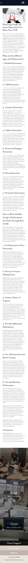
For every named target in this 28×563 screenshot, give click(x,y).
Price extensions (7, 176)
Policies (14, 553)
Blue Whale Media (8, 33)
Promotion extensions (8, 196)
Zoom (14, 524)
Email (13, 493)
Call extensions (6, 88)
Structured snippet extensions (10, 155)
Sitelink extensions (7, 66)
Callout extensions (7, 133)
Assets (18, 41)
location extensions (17, 112)
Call (14, 462)
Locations (14, 548)
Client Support (14, 543)
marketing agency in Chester (12, 439)
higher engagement (18, 46)
